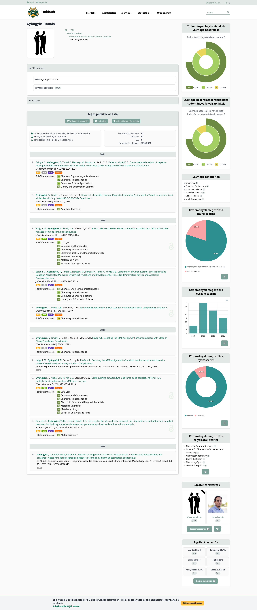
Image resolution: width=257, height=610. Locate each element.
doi (38, 172)
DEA (44, 172)
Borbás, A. (90, 162)
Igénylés (126, 12)
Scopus (58, 172)
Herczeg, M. (78, 162)
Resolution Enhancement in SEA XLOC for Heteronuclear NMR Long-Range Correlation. (123, 307)
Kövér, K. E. (123, 162)
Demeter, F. (41, 421)
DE (66, 30)
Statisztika (144, 12)
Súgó (31, 2)
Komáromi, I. (58, 454)
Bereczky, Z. (69, 421)
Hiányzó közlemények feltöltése (50, 136)
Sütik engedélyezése (192, 603)
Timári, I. (66, 162)
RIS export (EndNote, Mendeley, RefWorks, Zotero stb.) (62, 133)
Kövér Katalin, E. (194, 517)
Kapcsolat (43, 2)
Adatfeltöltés (109, 12)
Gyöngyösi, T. (54, 162)
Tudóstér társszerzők (78, 121)
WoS (50, 172)
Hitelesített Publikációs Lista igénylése (53, 139)
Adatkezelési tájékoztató (66, 606)
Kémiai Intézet (74, 33)
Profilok (90, 12)
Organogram (164, 12)
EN (226, 3)
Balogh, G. (41, 162)
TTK (72, 30)
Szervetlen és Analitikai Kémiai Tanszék (90, 36)
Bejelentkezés (213, 2)
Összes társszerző (199, 529)
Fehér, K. (112, 162)
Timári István (218, 517)
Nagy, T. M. (41, 228)
